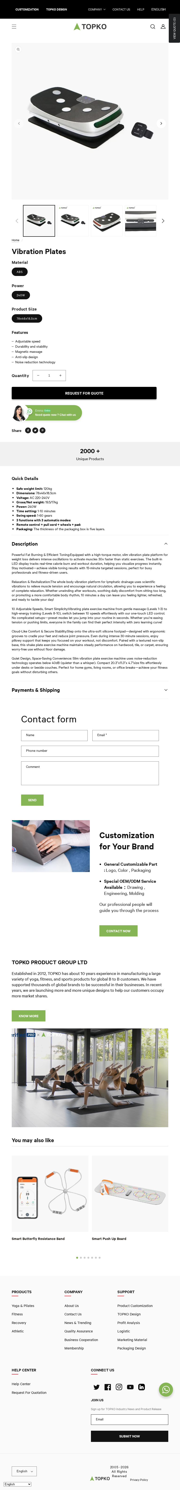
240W (21, 295)
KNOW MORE (28, 1016)
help (140, 9)
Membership (74, 1348)
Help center (21, 1383)
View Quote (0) (174, 28)
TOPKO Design (129, 1314)
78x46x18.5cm (27, 318)
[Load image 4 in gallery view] (141, 221)
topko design (56, 9)
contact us (121, 9)
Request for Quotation (29, 1392)
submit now (129, 1436)
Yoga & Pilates (23, 1305)
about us (71, 1305)
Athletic (18, 1331)
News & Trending (77, 1322)
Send (32, 800)
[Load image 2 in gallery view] (73, 221)
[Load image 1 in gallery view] (39, 221)
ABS (20, 272)
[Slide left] (18, 123)
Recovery (19, 1322)
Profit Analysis (128, 1322)
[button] (14, 26)
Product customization (135, 1305)
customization (27, 9)
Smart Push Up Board (109, 1238)
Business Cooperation (81, 1339)
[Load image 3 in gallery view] (107, 221)
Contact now (118, 931)
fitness (17, 1314)
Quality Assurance (78, 1331)
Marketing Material (132, 1339)
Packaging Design (131, 1348)
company (95, 9)
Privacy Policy (139, 1480)
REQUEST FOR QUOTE (84, 393)
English (158, 9)
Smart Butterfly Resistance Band (38, 1238)
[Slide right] (161, 123)
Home (15, 240)
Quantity (20, 375)
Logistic (123, 1331)
